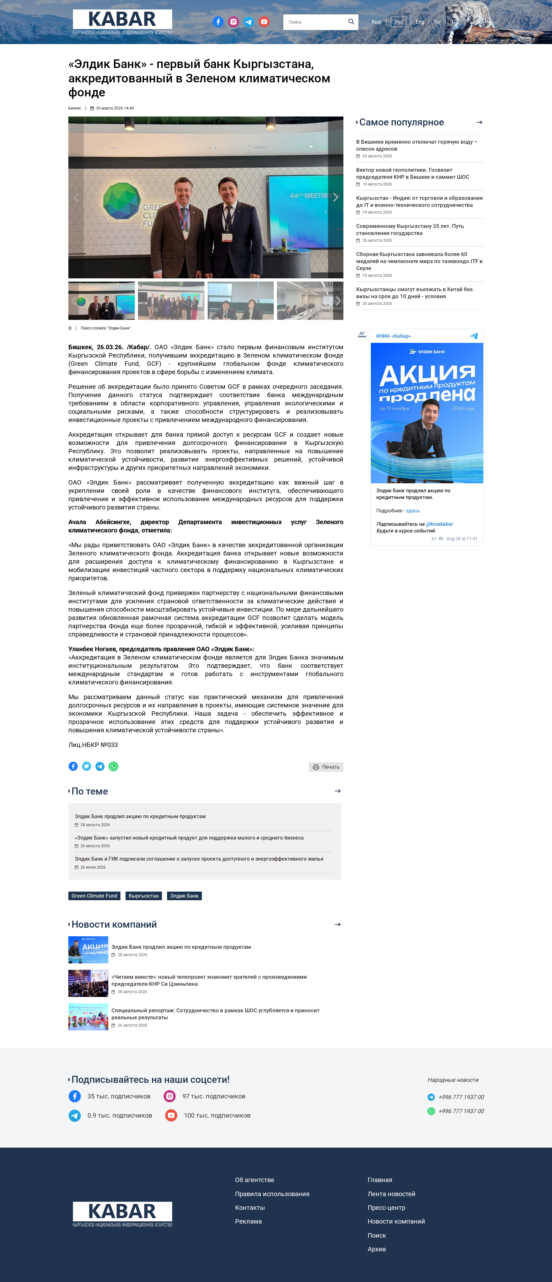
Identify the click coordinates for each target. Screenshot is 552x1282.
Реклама (248, 1221)
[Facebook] (73, 767)
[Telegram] (100, 767)
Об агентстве (254, 1180)
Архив (377, 1249)
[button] (335, 197)
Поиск (377, 1235)
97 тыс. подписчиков (213, 1096)
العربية (477, 22)
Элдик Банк (184, 896)
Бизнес (74, 108)
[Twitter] (86, 767)
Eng (420, 22)
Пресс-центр (386, 1207)
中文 (455, 22)
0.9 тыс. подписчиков (120, 1115)
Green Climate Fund (94, 896)
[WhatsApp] (113, 767)
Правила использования (272, 1194)
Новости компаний (396, 1221)
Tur (437, 22)
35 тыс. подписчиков (119, 1096)
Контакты (250, 1207)
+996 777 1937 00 (461, 1097)
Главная (380, 1180)
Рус (399, 22)
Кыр (377, 22)
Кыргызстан (144, 896)
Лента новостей (392, 1194)
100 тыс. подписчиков (217, 1115)
